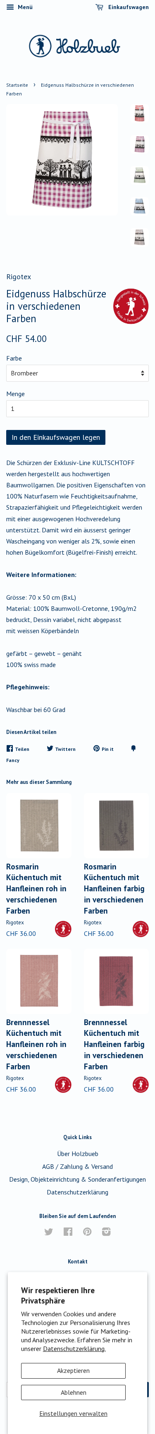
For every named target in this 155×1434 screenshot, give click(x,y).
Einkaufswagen (128, 7)
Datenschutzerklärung (77, 1192)
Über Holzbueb (77, 1153)
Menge (15, 393)
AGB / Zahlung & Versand (77, 1166)
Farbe (14, 358)
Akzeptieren (73, 1370)
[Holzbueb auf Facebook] (68, 1233)
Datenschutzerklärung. (74, 1348)
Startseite (17, 85)
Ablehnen (73, 1392)
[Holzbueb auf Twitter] (48, 1233)
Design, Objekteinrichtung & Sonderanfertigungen (77, 1179)
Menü (24, 7)
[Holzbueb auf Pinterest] (87, 1233)
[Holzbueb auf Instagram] (106, 1233)
